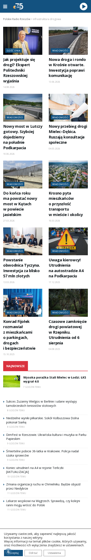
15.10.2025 (9, 354)
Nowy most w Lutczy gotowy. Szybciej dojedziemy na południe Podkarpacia (22, 137)
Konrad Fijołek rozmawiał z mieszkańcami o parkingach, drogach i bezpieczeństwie (19, 335)
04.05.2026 (54, 148)
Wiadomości (60, 50)
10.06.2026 (9, 153)
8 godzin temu (16, 410)
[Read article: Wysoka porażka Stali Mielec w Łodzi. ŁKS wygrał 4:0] (11, 381)
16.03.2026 (54, 220)
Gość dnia (13, 50)
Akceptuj (13, 553)
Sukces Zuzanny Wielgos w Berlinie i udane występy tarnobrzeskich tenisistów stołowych (41, 403)
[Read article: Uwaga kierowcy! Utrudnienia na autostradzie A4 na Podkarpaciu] (68, 241)
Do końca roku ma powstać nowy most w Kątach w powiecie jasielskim (20, 204)
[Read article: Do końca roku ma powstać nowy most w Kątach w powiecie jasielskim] (22, 174)
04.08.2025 (54, 349)
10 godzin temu (16, 476)
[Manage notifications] (8, 551)
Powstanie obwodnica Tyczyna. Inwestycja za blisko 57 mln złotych (21, 267)
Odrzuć (33, 553)
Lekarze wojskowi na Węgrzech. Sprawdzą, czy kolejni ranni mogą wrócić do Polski (43, 503)
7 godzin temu (32, 386)
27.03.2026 (9, 220)
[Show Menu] (5, 6)
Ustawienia (54, 553)
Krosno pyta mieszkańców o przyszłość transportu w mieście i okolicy (66, 204)
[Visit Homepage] (18, 6)
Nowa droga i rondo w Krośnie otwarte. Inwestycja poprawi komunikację (67, 67)
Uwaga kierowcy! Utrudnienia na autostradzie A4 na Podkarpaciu (66, 267)
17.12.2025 (54, 282)
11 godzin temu (16, 493)
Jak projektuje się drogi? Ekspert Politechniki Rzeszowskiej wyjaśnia (19, 70)
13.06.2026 (54, 81)
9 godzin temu (16, 443)
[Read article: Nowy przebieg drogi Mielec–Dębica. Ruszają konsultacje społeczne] (68, 108)
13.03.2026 (9, 282)
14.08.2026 (9, 87)
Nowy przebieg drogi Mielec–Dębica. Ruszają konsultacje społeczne (68, 134)
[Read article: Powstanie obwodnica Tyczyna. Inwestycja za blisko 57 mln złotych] (22, 241)
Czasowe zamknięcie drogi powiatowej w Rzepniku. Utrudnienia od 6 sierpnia (68, 332)
